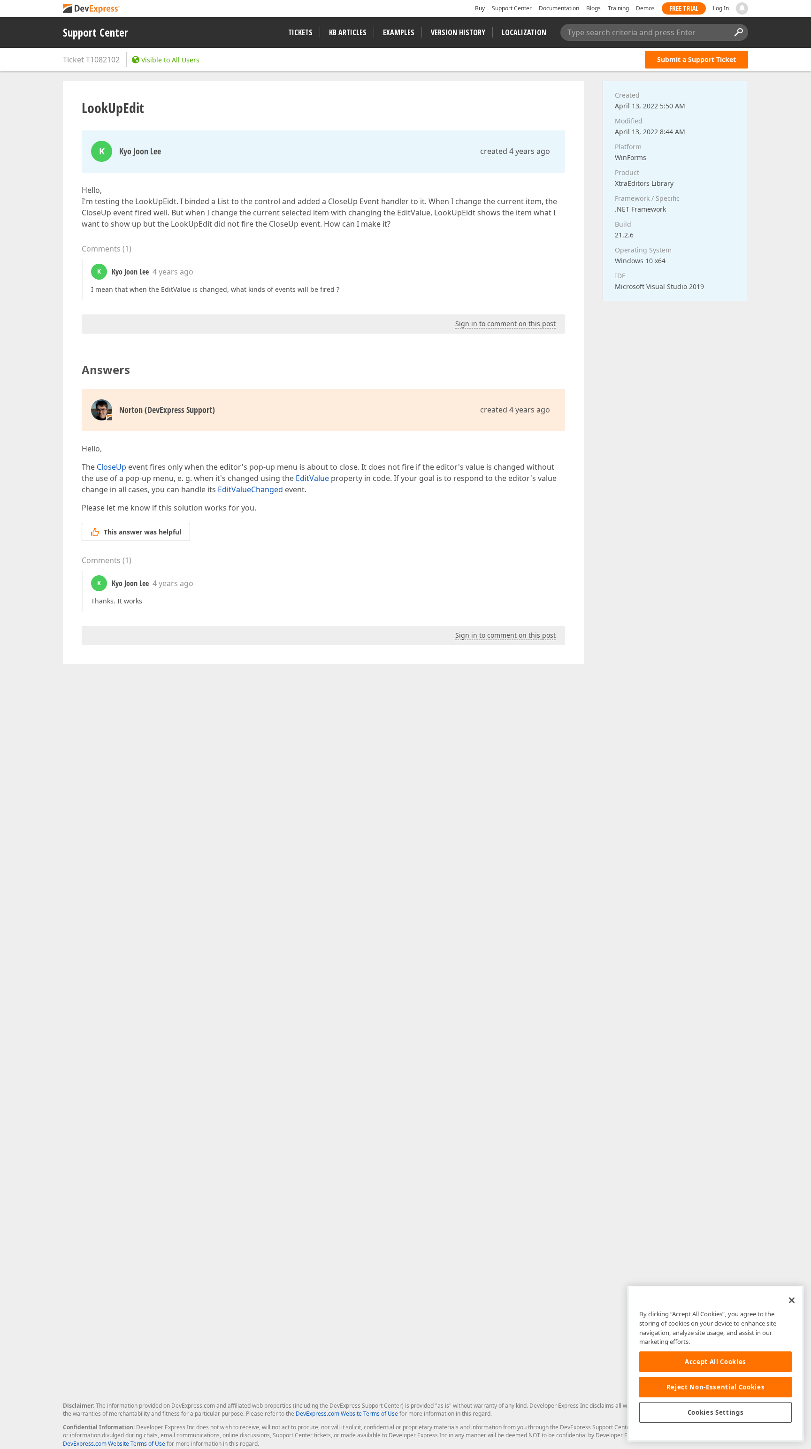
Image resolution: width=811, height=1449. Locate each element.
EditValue (312, 478)
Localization (524, 32)
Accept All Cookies (715, 1361)
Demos (645, 8)
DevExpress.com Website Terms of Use (347, 1414)
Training (618, 8)
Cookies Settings (716, 1412)
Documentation (559, 8)
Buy (480, 8)
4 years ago (173, 272)
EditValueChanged (250, 489)
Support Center (512, 8)
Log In (721, 8)
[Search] (738, 32)
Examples (398, 32)
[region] (715, 1363)
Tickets (300, 32)
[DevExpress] (91, 9)
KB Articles (348, 32)
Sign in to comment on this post (505, 323)
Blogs (593, 8)
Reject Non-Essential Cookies (715, 1387)
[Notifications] (742, 8)
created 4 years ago (515, 151)
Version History (458, 32)
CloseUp (111, 467)
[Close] (791, 1300)
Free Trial (683, 8)
